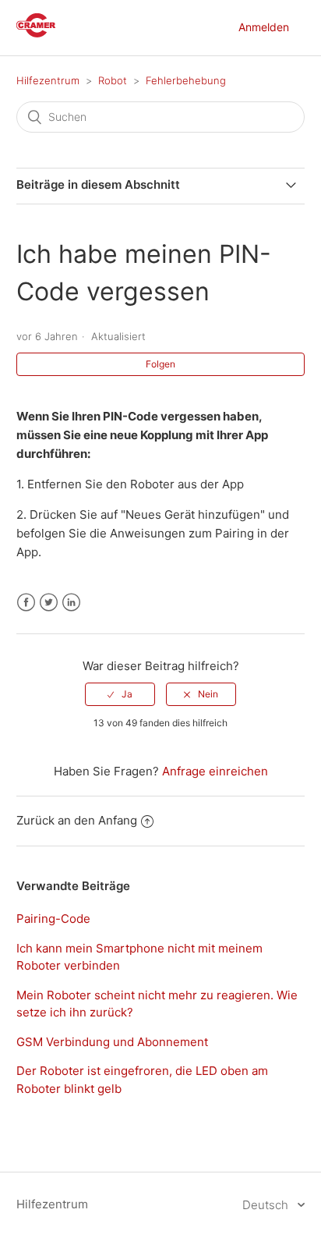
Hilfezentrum (47, 80)
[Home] (35, 33)
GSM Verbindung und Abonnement (112, 1041)
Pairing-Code (53, 918)
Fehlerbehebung (186, 80)
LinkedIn (71, 602)
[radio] (120, 694)
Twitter (48, 602)
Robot (112, 80)
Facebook (26, 602)
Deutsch (266, 1204)
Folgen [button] (160, 364)
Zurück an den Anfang (76, 820)
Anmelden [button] (263, 27)
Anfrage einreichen (215, 771)
